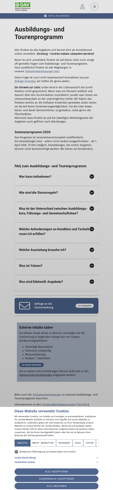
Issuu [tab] (78, 443)
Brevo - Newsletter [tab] (43, 443)
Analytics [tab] (22, 443)
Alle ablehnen (56, 486)
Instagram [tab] (64, 443)
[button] (56, 457)
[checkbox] (56, 452)
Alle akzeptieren (56, 471)
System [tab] (89, 443)
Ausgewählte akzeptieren (56, 479)
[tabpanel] (56, 456)
